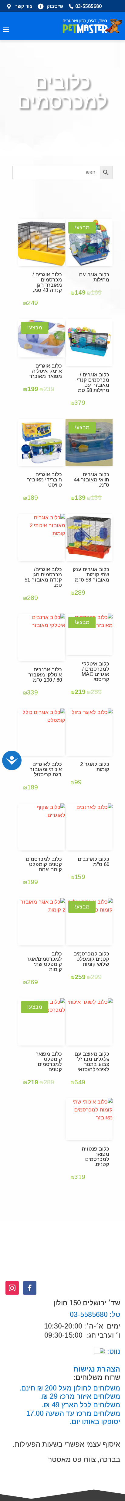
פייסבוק (55, 7)
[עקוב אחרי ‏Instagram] (12, 1288)
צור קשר (23, 7)
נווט (112, 1351)
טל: (114, 1314)
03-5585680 (88, 7)
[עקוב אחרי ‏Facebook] (29, 1288)
